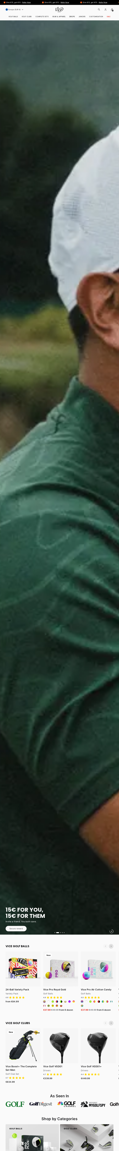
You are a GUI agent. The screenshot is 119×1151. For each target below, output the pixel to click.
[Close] (117, 2)
